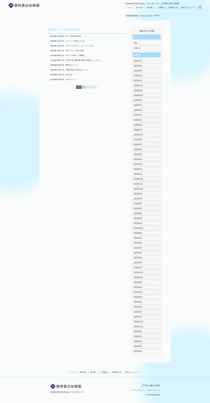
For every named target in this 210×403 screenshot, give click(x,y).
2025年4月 (138, 120)
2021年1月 (138, 317)
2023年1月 (138, 223)
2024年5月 (138, 154)
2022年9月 (138, 233)
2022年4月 (138, 253)
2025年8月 (138, 100)
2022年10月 (138, 228)
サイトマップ (152, 390)
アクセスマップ (137, 390)
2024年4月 (138, 159)
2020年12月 (138, 321)
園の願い (150, 7)
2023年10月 (138, 189)
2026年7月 (138, 61)
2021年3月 (138, 307)
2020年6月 (138, 341)
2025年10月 (138, 95)
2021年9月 (138, 282)
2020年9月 (138, 331)
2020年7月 (138, 336)
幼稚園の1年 (173, 7)
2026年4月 (138, 71)
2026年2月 (138, 75)
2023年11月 (138, 184)
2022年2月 (138, 262)
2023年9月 (138, 194)
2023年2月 (138, 218)
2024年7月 (138, 144)
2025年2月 (138, 130)
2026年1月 (138, 80)
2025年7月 (138, 105)
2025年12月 (138, 85)
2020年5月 (138, 346)
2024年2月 (138, 169)
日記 (135, 43)
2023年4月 (138, 208)
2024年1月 (138, 174)
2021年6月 (138, 292)
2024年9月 (138, 139)
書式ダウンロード (188, 7)
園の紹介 (139, 7)
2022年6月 (138, 243)
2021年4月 (138, 302)
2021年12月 (138, 272)
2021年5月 (138, 297)
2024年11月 (138, 134)
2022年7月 (138, 238)
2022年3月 (138, 257)
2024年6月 (138, 149)
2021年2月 (138, 312)
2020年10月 (138, 326)
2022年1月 (138, 267)
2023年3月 (138, 213)
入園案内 (161, 7)
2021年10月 (138, 277)
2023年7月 (138, 198)
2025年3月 (138, 125)
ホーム (130, 7)
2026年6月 (138, 66)
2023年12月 (138, 179)
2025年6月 (138, 110)
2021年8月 (138, 287)
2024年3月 (138, 164)
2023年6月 (138, 203)
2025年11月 (138, 90)
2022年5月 (138, 248)
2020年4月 (138, 351)
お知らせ (137, 48)
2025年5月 (138, 115)
